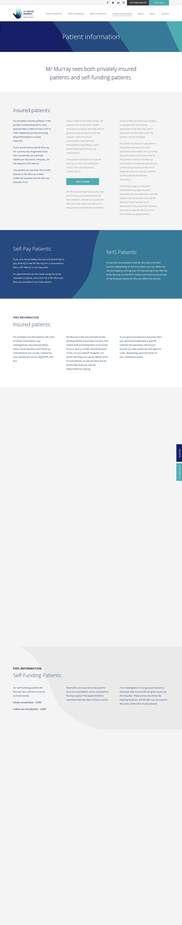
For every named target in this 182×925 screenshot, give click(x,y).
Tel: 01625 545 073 (138, 2)
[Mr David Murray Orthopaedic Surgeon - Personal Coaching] (23, 14)
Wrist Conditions (76, 13)
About (141, 13)
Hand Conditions (54, 13)
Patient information (122, 13)
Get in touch (82, 181)
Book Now (159, 2)
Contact (165, 13)
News (152, 13)
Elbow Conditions (98, 13)
